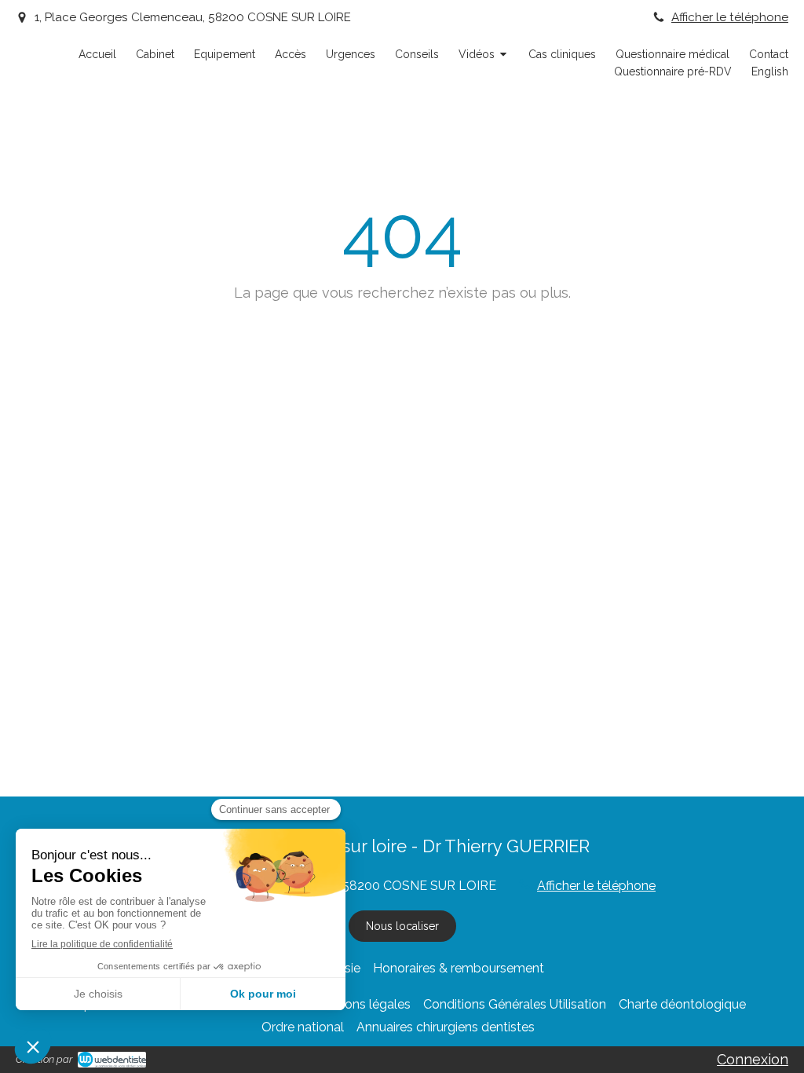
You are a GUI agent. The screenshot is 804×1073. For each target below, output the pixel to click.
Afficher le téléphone (729, 17)
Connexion (752, 1059)
